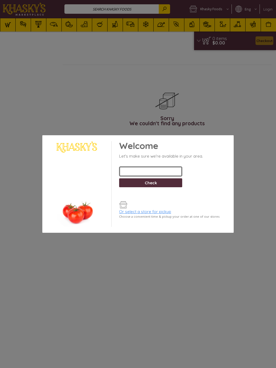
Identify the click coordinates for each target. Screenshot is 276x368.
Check (151, 182)
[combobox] (150, 171)
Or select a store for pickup (145, 211)
